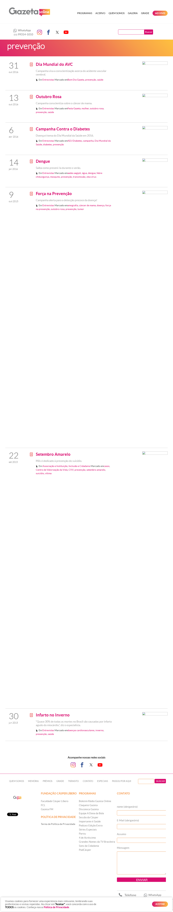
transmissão (79, 176)
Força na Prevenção (54, 193)
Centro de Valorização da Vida (52, 469)
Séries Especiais (88, 829)
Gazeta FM (47, 809)
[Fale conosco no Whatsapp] (22, 32)
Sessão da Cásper (88, 817)
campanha (88, 140)
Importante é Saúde (90, 821)
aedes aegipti (74, 173)
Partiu (82, 833)
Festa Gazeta (74, 108)
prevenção (90, 79)
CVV (71, 469)
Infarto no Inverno (53, 715)
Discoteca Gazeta (89, 809)
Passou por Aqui (121, 781)
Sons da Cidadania (89, 845)
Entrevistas (48, 79)
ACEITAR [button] (160, 904)
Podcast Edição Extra (91, 825)
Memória (33, 781)
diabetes (47, 144)
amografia (73, 205)
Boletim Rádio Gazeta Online (95, 801)
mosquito (55, 176)
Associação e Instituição (55, 466)
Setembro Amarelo (53, 454)
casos (106, 466)
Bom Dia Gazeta (76, 79)
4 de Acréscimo (87, 837)
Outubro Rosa (48, 96)
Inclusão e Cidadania (79, 466)
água (84, 173)
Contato (88, 781)
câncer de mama (87, 205)
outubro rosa (97, 108)
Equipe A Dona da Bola (91, 813)
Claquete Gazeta (88, 805)
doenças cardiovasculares (81, 730)
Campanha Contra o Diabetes (63, 129)
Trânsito (73, 781)
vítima (48, 473)
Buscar (148, 31)
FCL (43, 805)
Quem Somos (117, 13)
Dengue (43, 161)
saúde (100, 79)
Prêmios (47, 781)
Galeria (133, 13)
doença (100, 205)
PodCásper (85, 849)
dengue (92, 173)
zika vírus (91, 176)
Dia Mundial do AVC (54, 64)
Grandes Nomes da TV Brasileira (97, 841)
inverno (99, 730)
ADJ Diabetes (75, 140)
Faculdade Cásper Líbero (54, 801)
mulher (85, 108)
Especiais (102, 781)
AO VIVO (160, 13)
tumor (81, 209)
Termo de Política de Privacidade (58, 824)
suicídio (40, 473)
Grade (145, 13)
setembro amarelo (95, 469)
